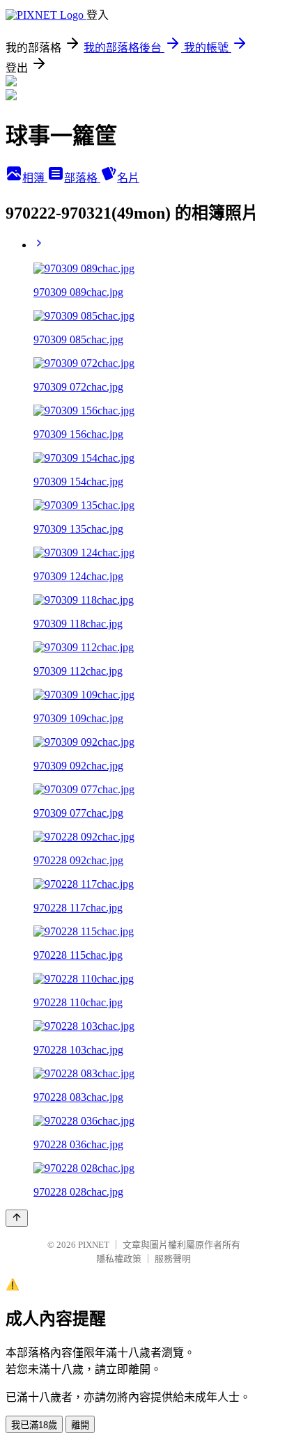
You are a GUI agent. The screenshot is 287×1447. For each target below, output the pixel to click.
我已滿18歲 (34, 1425)
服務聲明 (173, 1258)
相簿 (34, 178)
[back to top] (17, 1218)
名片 (128, 178)
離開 (80, 1425)
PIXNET (93, 1244)
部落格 (82, 178)
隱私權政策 (118, 1258)
